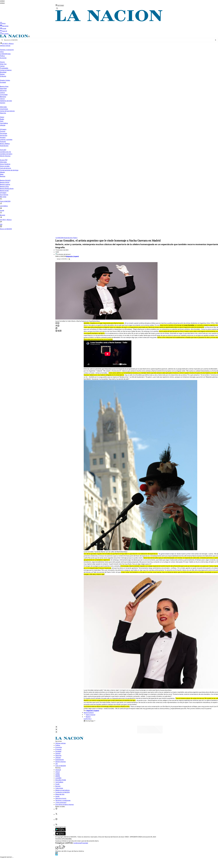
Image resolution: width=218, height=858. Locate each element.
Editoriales (3, 107)
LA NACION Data (5, 54)
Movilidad (3, 72)
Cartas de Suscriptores (7, 111)
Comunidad (3, 95)
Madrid (88, 717)
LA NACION (59, 238)
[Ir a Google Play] (60, 831)
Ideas (1, 174)
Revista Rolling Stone (6, 188)
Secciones (5, 26)
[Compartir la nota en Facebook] (56, 331)
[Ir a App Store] (60, 835)
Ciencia (2, 99)
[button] (109, 132)
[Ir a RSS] (56, 825)
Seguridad (3, 88)
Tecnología (3, 133)
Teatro (74, 238)
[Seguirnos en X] (56, 814)
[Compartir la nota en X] (58, 331)
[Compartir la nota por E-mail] (60, 331)
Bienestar (3, 97)
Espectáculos (67, 238)
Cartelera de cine (5, 152)
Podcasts (3, 142)
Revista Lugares (5, 184)
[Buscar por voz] (215, 40)
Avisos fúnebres (5, 164)
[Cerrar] (29, 36)
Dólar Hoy (3, 64)
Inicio (4, 23)
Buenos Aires (4, 86)
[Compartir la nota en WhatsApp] (58, 326)
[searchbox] (108, 40)
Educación (3, 90)
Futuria (2, 62)
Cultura (2, 92)
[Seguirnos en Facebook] (56, 809)
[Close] (56, 727)
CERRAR (2, 1)
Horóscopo (3, 135)
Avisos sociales (5, 166)
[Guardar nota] (56, 323)
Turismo (2, 131)
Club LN (4, 31)
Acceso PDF (3, 160)
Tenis (1, 121)
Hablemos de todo (6, 101)
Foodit (4, 28)
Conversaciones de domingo (9, 170)
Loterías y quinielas (6, 139)
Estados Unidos (5, 80)
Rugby (2, 119)
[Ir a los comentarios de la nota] (58, 323)
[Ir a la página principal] (109, 21)
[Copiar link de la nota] (56, 328)
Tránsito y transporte (7, 50)
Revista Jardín (4, 191)
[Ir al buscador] (57, 8)
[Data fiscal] (56, 855)
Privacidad (84, 843)
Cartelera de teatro (6, 154)
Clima (2, 52)
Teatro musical (90, 715)
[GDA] (60, 849)
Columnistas (4, 109)
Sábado (2, 172)
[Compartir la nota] (56, 326)
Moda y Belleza (5, 144)
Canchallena (4, 123)
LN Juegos (3, 129)
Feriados (3, 137)
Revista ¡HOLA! (4, 182)
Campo (2, 66)
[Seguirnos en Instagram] (56, 820)
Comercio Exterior (6, 70)
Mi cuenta (5, 34)
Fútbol (2, 117)
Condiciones (77, 843)
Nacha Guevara (89, 713)
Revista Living (4, 186)
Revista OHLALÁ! (5, 180)
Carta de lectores (5, 168)
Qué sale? (3, 150)
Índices (2, 74)
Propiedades (4, 68)
